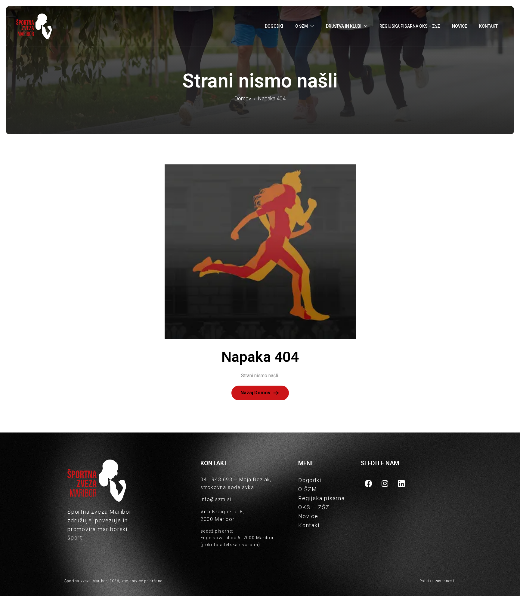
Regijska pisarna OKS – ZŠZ (409, 26)
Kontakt (488, 26)
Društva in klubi (343, 26)
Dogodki (274, 26)
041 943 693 (216, 479)
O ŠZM (301, 26)
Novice (459, 26)
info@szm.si (216, 499)
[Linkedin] (401, 483)
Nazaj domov (256, 392)
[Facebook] (368, 483)
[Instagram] (384, 483)
